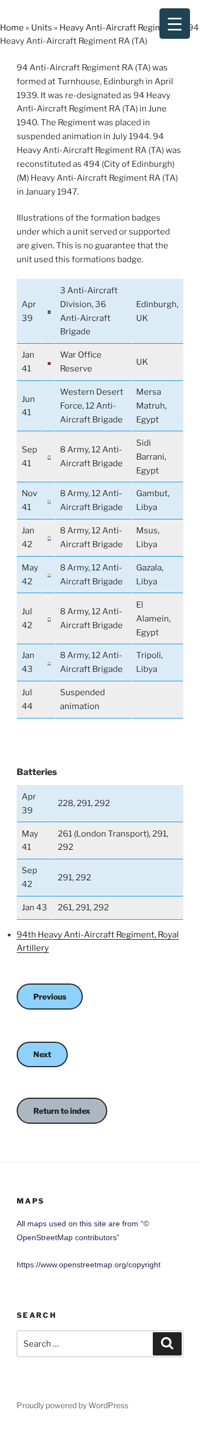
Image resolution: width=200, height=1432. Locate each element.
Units (41, 28)
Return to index (62, 1110)
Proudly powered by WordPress (72, 1405)
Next (42, 1054)
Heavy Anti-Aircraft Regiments (120, 28)
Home (12, 28)
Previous (49, 996)
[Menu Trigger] (174, 23)
